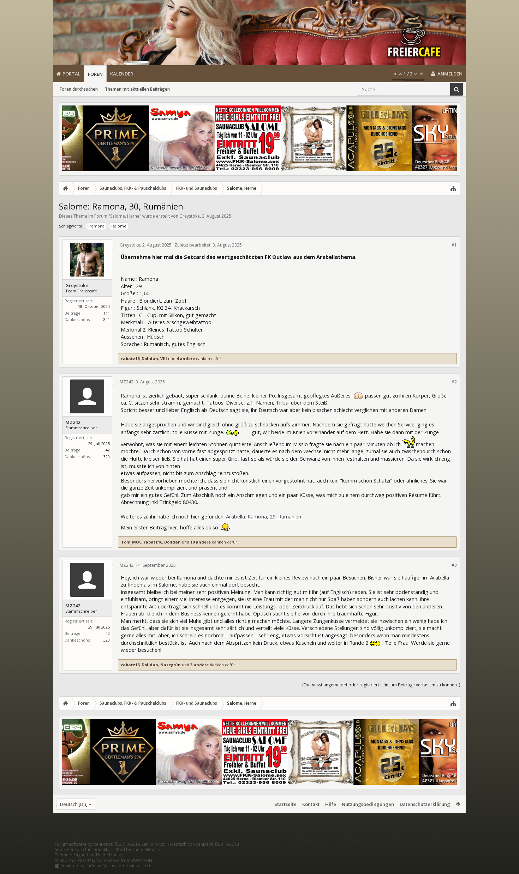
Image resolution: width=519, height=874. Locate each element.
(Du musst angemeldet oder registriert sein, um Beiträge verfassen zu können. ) (381, 685)
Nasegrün (170, 664)
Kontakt (311, 804)
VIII (163, 358)
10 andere (200, 542)
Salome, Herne (124, 216)
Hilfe (330, 804)
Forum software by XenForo (111, 844)
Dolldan (150, 358)
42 (108, 450)
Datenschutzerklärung (425, 804)
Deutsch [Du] (74, 804)
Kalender (121, 74)
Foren (95, 74)
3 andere (199, 664)
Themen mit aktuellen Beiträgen (137, 89)
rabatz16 (130, 358)
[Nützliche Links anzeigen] (453, 188)
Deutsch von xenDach (204, 844)
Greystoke (189, 216)
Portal (71, 74)
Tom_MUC (131, 542)
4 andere (186, 358)
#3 (454, 565)
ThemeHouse (145, 849)
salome (119, 226)
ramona (97, 226)
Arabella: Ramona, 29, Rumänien (263, 516)
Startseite (285, 804)
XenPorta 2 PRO (70, 860)
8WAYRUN (142, 860)
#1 (454, 245)
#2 (454, 381)
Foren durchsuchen (79, 89)
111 (106, 313)
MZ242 (72, 422)
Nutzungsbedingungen (368, 804)
